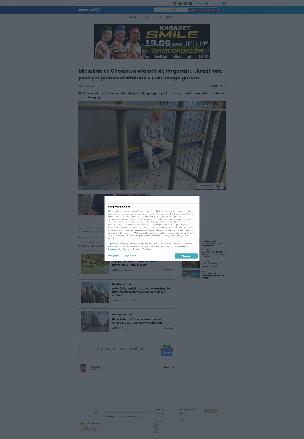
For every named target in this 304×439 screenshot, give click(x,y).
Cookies (122, 249)
